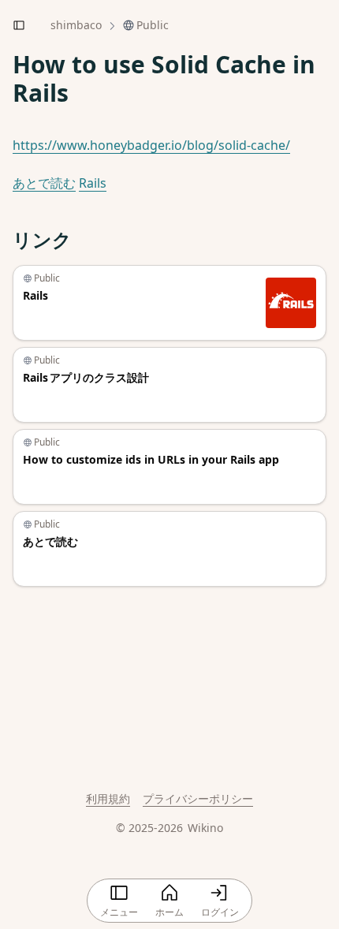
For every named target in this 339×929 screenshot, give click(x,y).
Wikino (205, 827)
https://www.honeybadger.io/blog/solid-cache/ (151, 145)
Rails (92, 183)
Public (152, 24)
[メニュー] (19, 25)
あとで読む (44, 183)
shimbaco (76, 24)
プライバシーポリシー (198, 798)
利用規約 (108, 798)
